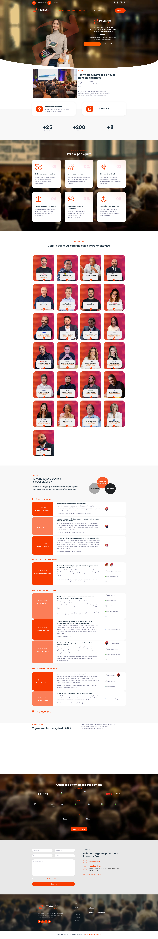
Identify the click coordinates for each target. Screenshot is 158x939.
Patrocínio (91, 10)
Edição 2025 (9, 66)
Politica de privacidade (97, 913)
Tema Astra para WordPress (93, 934)
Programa (82, 10)
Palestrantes (71, 10)
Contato (101, 10)
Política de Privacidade (54, 879)
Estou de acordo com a (47, 879)
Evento (61, 10)
